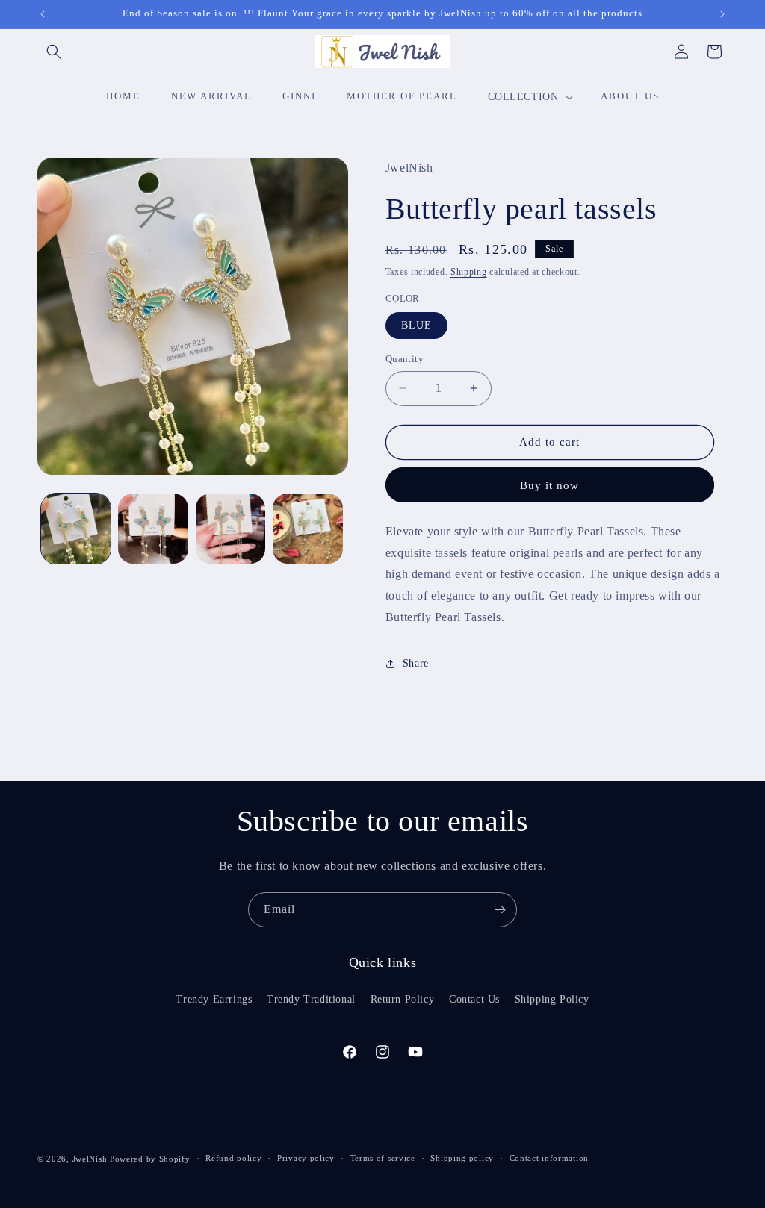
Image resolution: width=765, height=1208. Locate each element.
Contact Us (474, 999)
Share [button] (416, 663)
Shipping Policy (552, 999)
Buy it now (549, 485)
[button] (53, 51)
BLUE (416, 325)
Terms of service (382, 1157)
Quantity (404, 358)
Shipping (468, 272)
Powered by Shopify (150, 1158)
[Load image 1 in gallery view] (76, 528)
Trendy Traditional (311, 999)
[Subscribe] (499, 909)
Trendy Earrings (214, 999)
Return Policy (403, 999)
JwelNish (90, 1158)
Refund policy (233, 1157)
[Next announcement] (722, 14)
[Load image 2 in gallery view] (153, 528)
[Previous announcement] (42, 14)
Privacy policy (306, 1157)
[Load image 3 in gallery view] (230, 528)
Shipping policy (462, 1157)
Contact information (549, 1157)
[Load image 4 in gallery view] (307, 528)
